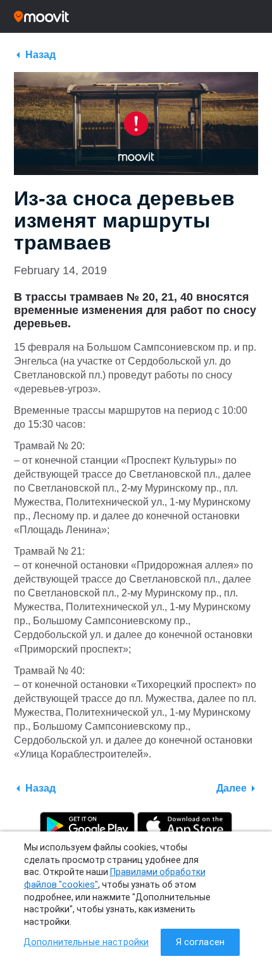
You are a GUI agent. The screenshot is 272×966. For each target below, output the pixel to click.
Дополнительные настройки (86, 942)
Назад (40, 54)
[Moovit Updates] (136, 16)
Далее (231, 788)
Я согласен (200, 942)
